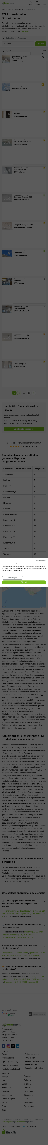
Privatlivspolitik (41, 561)
